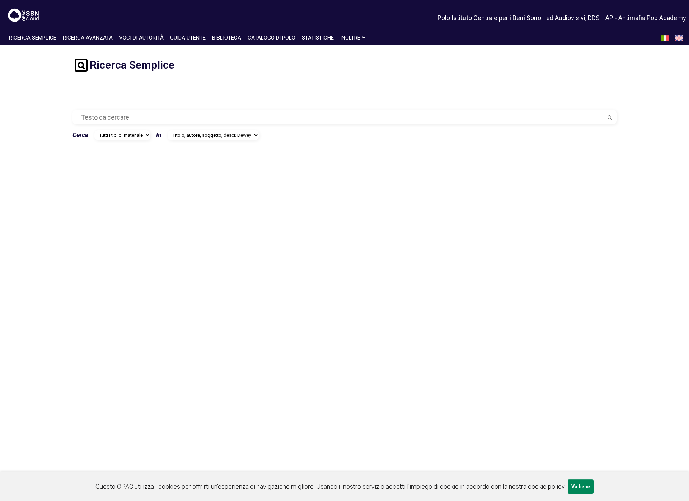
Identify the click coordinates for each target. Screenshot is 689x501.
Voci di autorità (141, 37)
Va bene (580, 487)
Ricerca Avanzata (88, 37)
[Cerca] (610, 117)
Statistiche (318, 37)
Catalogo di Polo (271, 37)
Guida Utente (188, 37)
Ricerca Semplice (32, 37)
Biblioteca (226, 37)
